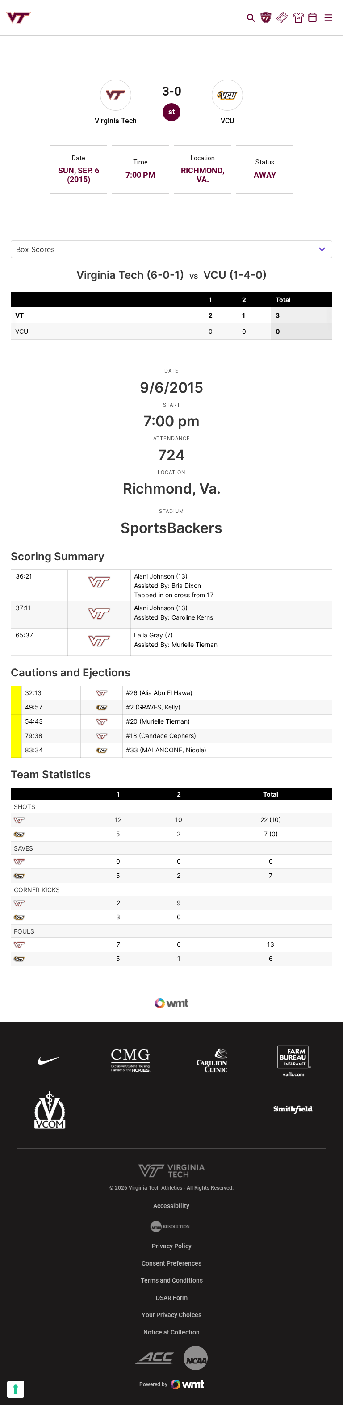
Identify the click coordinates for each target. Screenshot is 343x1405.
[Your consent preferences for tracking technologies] (15, 1389)
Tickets (282, 18)
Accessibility (171, 1205)
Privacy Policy (172, 1246)
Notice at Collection (171, 1332)
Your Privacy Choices (171, 1314)
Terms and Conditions (172, 1280)
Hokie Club (266, 18)
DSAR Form (172, 1297)
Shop (298, 18)
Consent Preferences (171, 1263)
